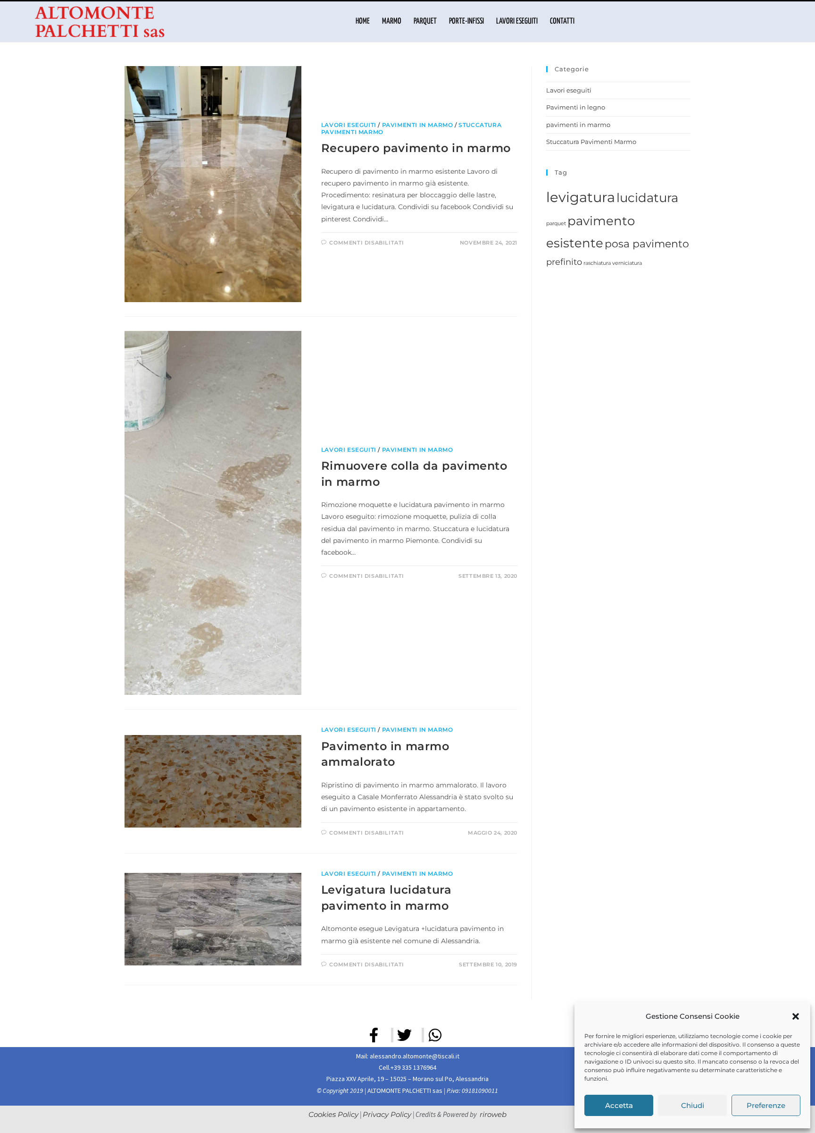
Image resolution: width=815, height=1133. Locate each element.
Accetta (619, 1105)
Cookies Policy (333, 1114)
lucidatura (647, 197)
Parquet (425, 21)
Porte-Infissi (466, 21)
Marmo (391, 21)
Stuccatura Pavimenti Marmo (591, 141)
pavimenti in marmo (417, 124)
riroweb (493, 1114)
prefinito (564, 262)
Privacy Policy (387, 1114)
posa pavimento (647, 243)
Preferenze (766, 1105)
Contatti (562, 21)
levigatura (580, 197)
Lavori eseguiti (517, 21)
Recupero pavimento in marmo (416, 148)
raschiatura (597, 263)
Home (363, 21)
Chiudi (692, 1105)
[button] (795, 1016)
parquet (556, 223)
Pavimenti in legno (575, 107)
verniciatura (627, 263)
